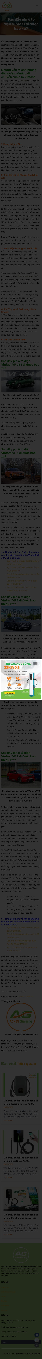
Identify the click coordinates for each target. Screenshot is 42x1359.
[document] (21, 679)
